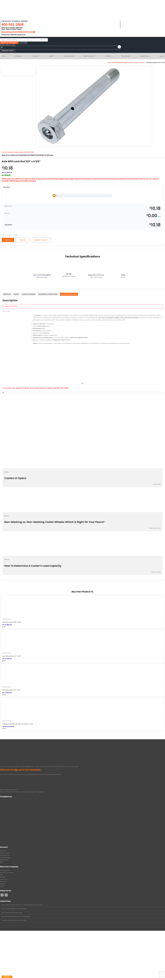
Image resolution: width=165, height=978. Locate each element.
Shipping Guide (4, 860)
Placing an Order (4, 855)
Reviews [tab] (16, 294)
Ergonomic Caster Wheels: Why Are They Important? (15, 916)
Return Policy (3, 881)
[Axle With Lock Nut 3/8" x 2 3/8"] (82, 606)
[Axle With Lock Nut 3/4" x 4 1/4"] (82, 640)
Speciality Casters (144, 56)
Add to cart (8, 240)
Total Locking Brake (68, 56)
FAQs (1, 862)
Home (109, 62)
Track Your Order (4, 853)
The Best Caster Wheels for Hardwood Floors (13, 920)
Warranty (2, 877)
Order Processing (5, 857)
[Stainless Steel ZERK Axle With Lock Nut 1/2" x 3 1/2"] (82, 708)
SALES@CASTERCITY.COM (18, 32)
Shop (3, 56)
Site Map (2, 884)
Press (1, 875)
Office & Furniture (125, 56)
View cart (22, 240)
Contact (2, 886)
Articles (161, 56)
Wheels (51, 56)
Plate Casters (18, 56)
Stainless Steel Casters (89, 56)
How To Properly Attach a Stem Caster (12, 912)
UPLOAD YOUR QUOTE (10, 42)
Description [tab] (6, 294)
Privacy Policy (4, 879)
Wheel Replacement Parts (124, 62)
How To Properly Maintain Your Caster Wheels (14, 909)
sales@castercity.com (55, 774)
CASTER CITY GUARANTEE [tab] (28, 294)
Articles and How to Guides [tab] (69, 294)
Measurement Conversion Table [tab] (47, 294)
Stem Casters (35, 56)
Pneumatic (108, 56)
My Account (3, 851)
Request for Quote (40, 240)
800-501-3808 (12, 24)
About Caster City (5, 870)
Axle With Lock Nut (139, 62)
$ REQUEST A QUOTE (7, 50)
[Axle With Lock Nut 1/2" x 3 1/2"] (82, 674)
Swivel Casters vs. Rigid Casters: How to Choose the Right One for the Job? (22, 905)
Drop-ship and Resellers (7, 872)
